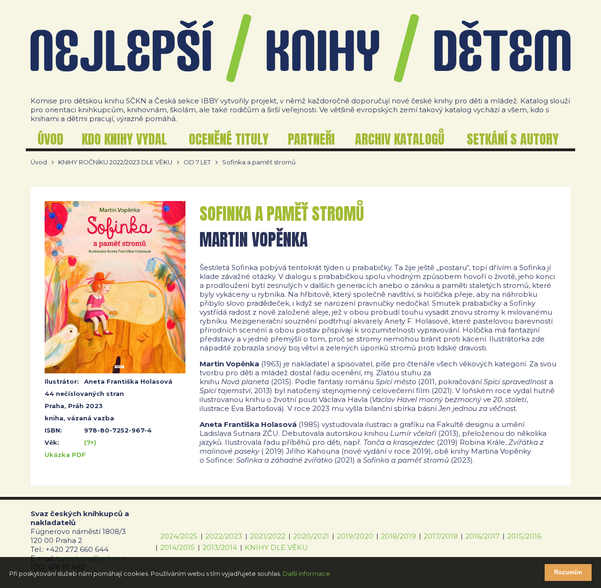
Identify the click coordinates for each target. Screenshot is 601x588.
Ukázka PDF (65, 454)
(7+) (90, 442)
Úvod (39, 162)
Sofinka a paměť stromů (259, 162)
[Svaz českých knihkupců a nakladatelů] (300, 48)
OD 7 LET (197, 162)
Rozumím (568, 572)
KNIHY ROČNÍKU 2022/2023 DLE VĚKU (115, 162)
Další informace (306, 573)
